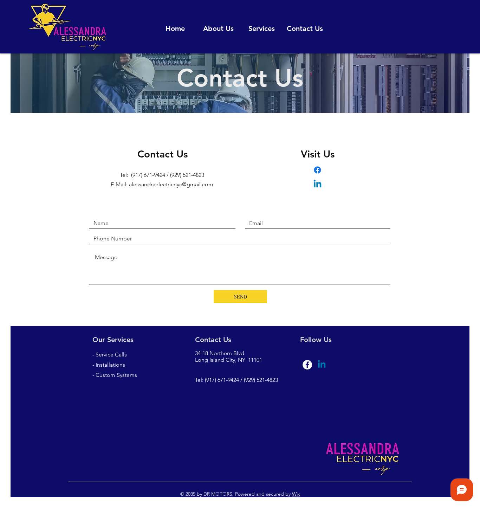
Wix (296, 494)
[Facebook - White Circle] (307, 364)
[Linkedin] (317, 184)
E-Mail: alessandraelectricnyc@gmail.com (162, 184)
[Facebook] (317, 170)
